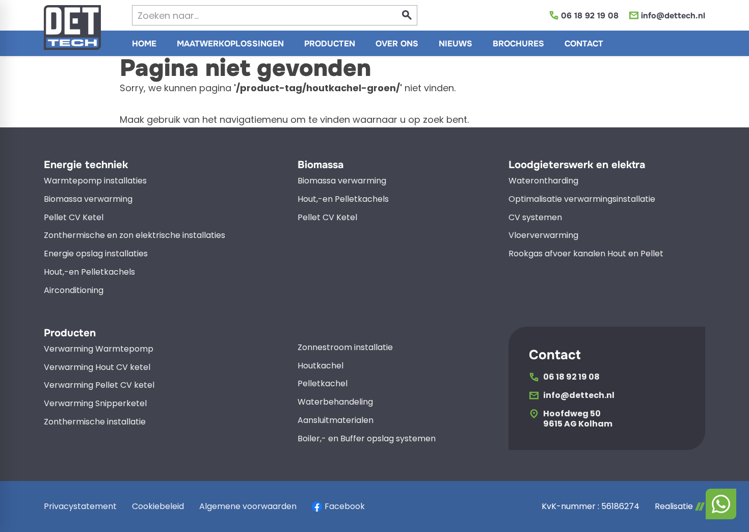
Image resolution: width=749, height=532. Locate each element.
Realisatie (674, 506)
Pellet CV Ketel (73, 217)
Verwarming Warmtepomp (98, 349)
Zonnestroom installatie (345, 347)
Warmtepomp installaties (95, 181)
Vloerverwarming (543, 235)
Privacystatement (80, 506)
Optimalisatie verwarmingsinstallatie (582, 199)
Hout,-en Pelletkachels (89, 272)
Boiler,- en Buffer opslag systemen (367, 439)
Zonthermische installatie (95, 422)
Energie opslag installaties (96, 254)
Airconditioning (73, 290)
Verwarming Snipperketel (95, 403)
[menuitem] (144, 43)
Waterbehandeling (335, 402)
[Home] (72, 27)
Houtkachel (320, 366)
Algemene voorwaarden (248, 506)
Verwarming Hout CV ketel (97, 367)
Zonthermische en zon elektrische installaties (134, 235)
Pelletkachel (322, 384)
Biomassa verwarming (88, 199)
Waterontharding (543, 181)
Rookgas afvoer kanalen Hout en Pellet (586, 254)
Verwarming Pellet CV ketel (99, 385)
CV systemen (535, 217)
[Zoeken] (407, 15)
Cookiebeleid (158, 506)
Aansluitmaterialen (335, 420)
